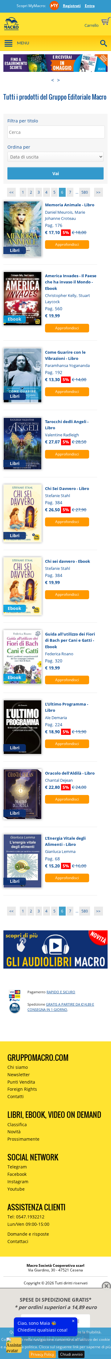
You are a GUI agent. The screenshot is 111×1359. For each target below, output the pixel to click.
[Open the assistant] (14, 1345)
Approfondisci (67, 244)
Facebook (17, 1174)
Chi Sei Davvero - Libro (67, 488)
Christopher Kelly (60, 295)
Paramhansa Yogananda (67, 365)
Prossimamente (23, 1139)
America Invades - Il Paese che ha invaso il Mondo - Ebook (71, 282)
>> (98, 192)
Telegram (17, 1167)
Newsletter (18, 1074)
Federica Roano (59, 654)
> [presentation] (58, 80)
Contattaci (17, 1241)
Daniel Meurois (58, 212)
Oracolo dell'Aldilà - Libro (70, 773)
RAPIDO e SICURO (61, 992)
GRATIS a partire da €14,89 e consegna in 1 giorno (60, 1007)
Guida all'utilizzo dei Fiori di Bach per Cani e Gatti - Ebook (70, 640)
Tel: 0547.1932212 (25, 1217)
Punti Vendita (21, 1082)
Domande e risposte (28, 1234)
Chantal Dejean (59, 780)
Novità (14, 1132)
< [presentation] (52, 80)
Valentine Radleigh (62, 435)
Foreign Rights (22, 1089)
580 (84, 192)
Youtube (16, 1189)
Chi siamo (17, 1067)
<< (11, 192)
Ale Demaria (56, 717)
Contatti (15, 1096)
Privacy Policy (42, 1354)
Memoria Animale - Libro (69, 205)
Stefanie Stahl (57, 495)
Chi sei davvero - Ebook (67, 561)
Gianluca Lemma (60, 851)
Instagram (17, 1181)
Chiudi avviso (71, 1354)
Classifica (17, 1124)
